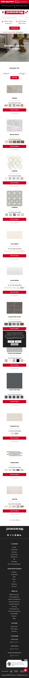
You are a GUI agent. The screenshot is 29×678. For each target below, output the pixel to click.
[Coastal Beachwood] (14, 125)
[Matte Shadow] (14, 307)
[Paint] (22, 251)
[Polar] (14, 453)
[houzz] (20, 535)
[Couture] (14, 214)
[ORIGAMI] (22, 506)
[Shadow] (14, 380)
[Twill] (14, 506)
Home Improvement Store (14, 652)
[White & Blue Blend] (14, 178)
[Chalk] (14, 234)
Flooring (9, 32)
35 (16, 520)
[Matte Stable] (22, 360)
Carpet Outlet (14, 639)
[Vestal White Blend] (14, 161)
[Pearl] (14, 271)
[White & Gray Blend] (18, 178)
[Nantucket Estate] (14, 141)
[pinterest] (15, 535)
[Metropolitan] (14, 198)
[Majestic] (18, 214)
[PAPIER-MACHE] (14, 490)
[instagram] (13, 535)
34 (14, 520)
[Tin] (14, 469)
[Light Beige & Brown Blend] (22, 178)
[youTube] (18, 535)
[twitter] (10, 535)
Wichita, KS (8, 23)
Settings (14, 344)
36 (19, 520)
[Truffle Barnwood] (22, 141)
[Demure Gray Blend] (10, 178)
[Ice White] (10, 360)
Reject (18, 341)
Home (4, 32)
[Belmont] (10, 214)
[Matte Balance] (14, 360)
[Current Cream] (14, 417)
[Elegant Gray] (16, 433)
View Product (14, 110)
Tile (14, 32)
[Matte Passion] (22, 324)
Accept (11, 341)
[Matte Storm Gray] (14, 324)
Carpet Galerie (14, 646)
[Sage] (22, 469)
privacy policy (15, 337)
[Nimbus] (14, 89)
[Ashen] (18, 105)
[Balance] (6, 360)
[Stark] (18, 469)
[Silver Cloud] (22, 287)
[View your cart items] (26, 13)
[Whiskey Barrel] (10, 141)
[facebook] (8, 535)
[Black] (18, 360)
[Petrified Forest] (18, 141)
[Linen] (10, 469)
